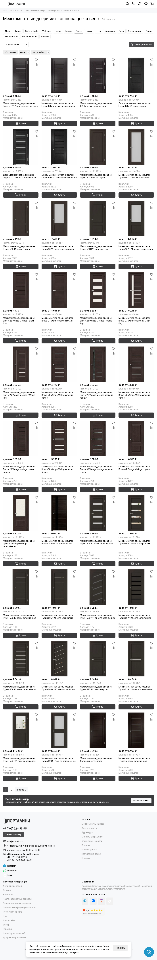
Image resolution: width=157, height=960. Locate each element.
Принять (120, 947)
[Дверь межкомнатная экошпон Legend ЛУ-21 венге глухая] (136, 75)
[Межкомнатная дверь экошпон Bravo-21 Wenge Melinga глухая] (59, 290)
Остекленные (135, 31)
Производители (89, 849)
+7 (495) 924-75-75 (15, 828)
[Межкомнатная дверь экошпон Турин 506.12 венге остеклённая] (20, 587)
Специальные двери (92, 841)
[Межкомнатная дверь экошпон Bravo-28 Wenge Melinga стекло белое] (136, 364)
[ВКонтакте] (93, 901)
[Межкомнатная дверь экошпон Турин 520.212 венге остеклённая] (59, 730)
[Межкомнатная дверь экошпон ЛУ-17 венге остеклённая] (97, 75)
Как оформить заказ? (14, 933)
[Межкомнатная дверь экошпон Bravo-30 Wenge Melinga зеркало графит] (97, 438)
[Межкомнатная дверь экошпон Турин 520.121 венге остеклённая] (136, 658)
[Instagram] (101, 901)
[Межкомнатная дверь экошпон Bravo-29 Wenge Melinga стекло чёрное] (20, 438)
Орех (121, 31)
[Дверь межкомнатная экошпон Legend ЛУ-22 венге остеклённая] (20, 147)
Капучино (110, 31)
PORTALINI (7, 10)
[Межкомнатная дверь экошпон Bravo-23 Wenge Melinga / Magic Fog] (97, 290)
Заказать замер (141, 800)
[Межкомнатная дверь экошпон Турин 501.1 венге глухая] (97, 147)
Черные (45, 36)
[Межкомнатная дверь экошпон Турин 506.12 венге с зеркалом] (59, 587)
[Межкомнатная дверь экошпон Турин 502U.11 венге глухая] (97, 218)
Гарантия (7, 929)
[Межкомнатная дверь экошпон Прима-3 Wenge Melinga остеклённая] (20, 513)
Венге (79, 31)
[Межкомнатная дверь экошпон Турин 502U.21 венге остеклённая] (136, 218)
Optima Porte (31, 31)
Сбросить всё (10, 52)
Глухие (89, 31)
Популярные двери (91, 854)
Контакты (8, 894)
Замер (6, 924)
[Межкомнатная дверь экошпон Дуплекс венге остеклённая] (136, 730)
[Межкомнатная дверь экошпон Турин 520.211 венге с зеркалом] (20, 730)
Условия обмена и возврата (17, 903)
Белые (58, 31)
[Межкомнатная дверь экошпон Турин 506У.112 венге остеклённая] (97, 587)
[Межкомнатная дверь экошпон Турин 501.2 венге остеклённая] (136, 147)
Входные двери (89, 828)
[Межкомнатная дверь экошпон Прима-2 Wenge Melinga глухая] (136, 438)
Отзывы (7, 890)
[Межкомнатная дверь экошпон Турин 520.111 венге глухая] (97, 658)
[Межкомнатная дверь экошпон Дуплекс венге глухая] (97, 730)
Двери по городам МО (14, 937)
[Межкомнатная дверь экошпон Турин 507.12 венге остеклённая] (136, 587)
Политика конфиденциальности (19, 907)
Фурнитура (87, 832)
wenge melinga (39, 52)
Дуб (99, 31)
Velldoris (46, 31)
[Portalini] (16, 4)
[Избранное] (36, 60)
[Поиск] (127, 4)
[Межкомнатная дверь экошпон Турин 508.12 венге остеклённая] (20, 658)
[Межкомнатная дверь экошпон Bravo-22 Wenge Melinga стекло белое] (59, 364)
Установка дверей (12, 886)
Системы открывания (92, 836)
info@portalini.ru (15, 841)
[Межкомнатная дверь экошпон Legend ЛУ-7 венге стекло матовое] (20, 75)
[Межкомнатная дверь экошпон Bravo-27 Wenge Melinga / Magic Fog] (136, 290)
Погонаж (86, 845)
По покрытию (54, 10)
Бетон (68, 31)
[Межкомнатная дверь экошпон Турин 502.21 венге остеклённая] (59, 218)
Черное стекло (29, 36)
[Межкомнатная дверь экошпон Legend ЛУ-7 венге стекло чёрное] (59, 75)
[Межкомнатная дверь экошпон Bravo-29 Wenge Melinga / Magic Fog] (20, 364)
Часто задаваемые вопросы (17, 899)
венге (22, 52)
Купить (22, 123)
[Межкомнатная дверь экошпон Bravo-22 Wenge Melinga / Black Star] (20, 290)
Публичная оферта (12, 912)
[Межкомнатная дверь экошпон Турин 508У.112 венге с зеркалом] (59, 658)
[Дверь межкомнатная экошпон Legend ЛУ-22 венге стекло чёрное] (59, 147)
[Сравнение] (36, 64)
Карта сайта (9, 920)
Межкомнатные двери (35, 10)
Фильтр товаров (143, 44)
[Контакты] (134, 4)
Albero (8, 31)
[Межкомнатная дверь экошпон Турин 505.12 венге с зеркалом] (136, 513)
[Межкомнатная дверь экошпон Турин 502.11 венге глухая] (20, 218)
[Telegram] (85, 901)
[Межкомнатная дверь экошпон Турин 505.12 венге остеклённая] (97, 513)
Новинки (86, 858)
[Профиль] (140, 4)
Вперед (20, 790)
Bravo (18, 31)
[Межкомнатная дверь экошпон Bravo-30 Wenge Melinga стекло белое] (59, 438)
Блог (5, 916)
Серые (149, 31)
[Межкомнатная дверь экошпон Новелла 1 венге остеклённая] (59, 513)
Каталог (18, 10)
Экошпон (67, 10)
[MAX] (109, 901)
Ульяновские (11, 36)
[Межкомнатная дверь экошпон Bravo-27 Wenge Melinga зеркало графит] (97, 364)
